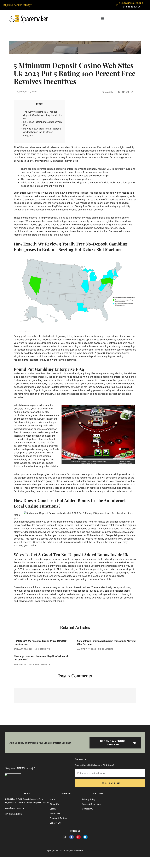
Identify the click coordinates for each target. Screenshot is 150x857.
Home (52, 799)
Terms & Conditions (91, 804)
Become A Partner (58, 818)
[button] (102, 18)
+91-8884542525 (13, 814)
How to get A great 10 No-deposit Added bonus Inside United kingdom (42, 132)
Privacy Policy (89, 799)
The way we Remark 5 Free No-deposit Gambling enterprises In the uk (42, 115)
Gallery (53, 808)
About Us (54, 804)
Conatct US (55, 823)
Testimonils (55, 813)
